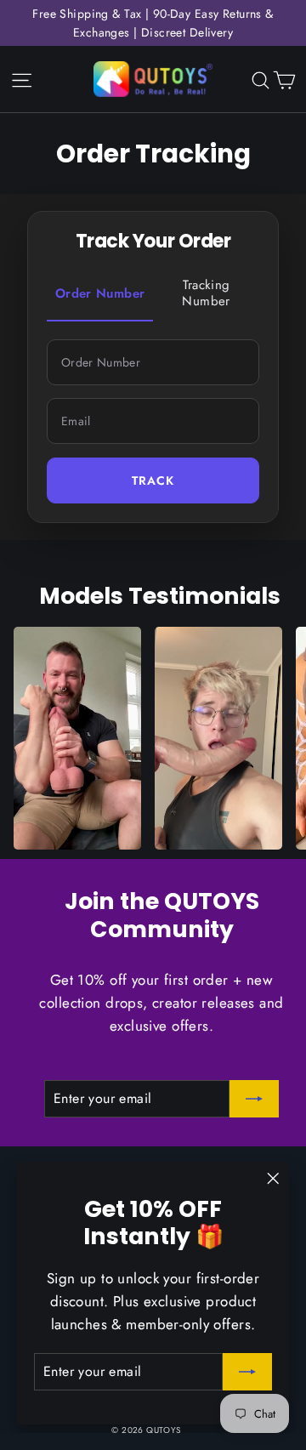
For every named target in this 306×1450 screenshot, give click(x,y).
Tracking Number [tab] (206, 294)
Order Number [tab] (100, 293)
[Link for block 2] (218, 738)
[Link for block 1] (77, 738)
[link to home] (153, 78)
